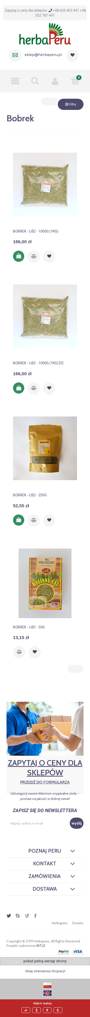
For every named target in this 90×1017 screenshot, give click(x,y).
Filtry (72, 104)
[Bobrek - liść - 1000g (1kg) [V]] (45, 319)
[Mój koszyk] (75, 80)
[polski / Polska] (48, 985)
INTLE (40, 945)
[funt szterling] (59, 1010)
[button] (15, 81)
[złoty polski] (27, 1010)
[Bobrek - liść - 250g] (45, 451)
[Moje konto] (55, 81)
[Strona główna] (45, 33)
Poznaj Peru (44, 850)
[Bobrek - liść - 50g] (45, 583)
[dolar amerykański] (37, 1010)
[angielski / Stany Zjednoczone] (48, 993)
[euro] (48, 1010)
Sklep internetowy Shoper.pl (45, 971)
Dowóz (78, 923)
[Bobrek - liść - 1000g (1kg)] (45, 187)
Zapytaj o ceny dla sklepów (45, 771)
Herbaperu (60, 923)
